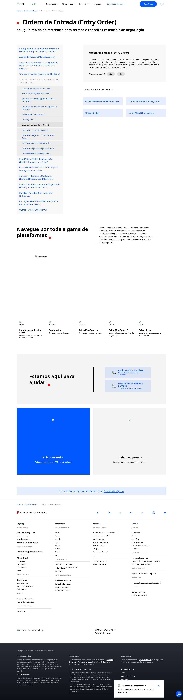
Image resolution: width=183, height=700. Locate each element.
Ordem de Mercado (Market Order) (36, 143)
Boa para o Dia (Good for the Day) (36, 88)
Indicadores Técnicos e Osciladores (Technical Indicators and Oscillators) (36, 177)
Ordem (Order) (28, 119)
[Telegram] (142, 512)
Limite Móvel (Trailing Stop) (33, 114)
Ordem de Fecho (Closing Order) (35, 130)
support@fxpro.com (127, 669)
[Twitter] (120, 512)
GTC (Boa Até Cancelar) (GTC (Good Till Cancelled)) (38, 100)
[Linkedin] (109, 512)
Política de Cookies (101, 662)
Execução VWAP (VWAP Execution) (35, 93)
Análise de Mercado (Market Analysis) (37, 57)
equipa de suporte (145, 660)
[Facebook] (97, 512)
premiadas (124, 233)
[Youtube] (131, 512)
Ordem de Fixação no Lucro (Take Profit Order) (38, 136)
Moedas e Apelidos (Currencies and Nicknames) (36, 194)
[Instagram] (153, 512)
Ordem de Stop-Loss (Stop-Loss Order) (38, 148)
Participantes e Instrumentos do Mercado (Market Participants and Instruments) (39, 50)
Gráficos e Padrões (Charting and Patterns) (39, 74)
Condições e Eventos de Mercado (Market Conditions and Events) (39, 203)
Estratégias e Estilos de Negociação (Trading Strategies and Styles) (36, 160)
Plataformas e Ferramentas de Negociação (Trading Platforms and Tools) (39, 186)
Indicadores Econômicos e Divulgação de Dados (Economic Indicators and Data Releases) (38, 65)
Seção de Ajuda (114, 491)
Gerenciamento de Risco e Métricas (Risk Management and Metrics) (38, 169)
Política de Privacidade (85, 662)
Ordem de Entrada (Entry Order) (35, 125)
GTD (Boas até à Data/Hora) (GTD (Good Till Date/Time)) (39, 107)
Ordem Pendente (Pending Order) (36, 153)
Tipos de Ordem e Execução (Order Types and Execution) (38, 81)
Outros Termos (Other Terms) (33, 209)
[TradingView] (165, 512)
